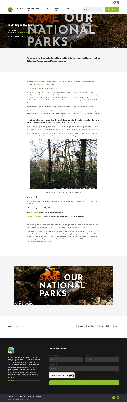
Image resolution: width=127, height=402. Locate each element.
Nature (29, 32)
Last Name (89, 355)
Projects (47, 8)
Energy (38, 32)
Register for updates (34, 216)
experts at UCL (68, 113)
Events (67, 8)
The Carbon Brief (80, 227)
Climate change (22, 32)
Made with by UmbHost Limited (18, 399)
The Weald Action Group (45, 133)
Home (10, 36)
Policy (34, 32)
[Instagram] (118, 2)
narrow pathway (60, 111)
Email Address (54, 364)
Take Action (111, 9)
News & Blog (56, 10)
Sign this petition (33, 212)
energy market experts (71, 97)
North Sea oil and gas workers (89, 129)
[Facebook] (114, 2)
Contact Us (74, 10)
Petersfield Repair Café (33, 10)
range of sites (42, 84)
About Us (20, 8)
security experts (32, 97)
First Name (53, 355)
